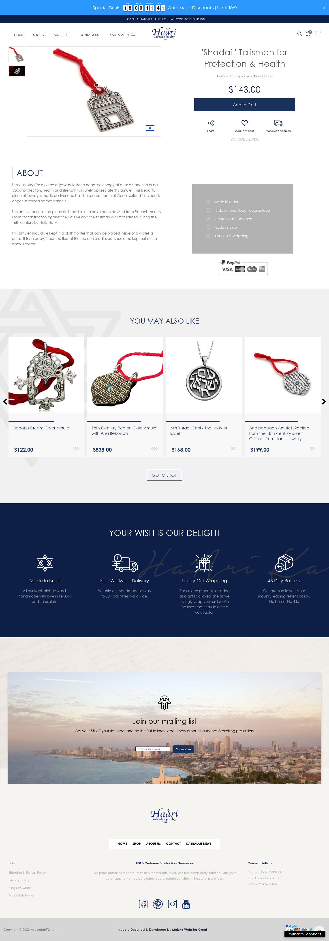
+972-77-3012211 (272, 872)
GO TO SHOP (164, 475)
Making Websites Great (189, 929)
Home (122, 843)
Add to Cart (244, 104)
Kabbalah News (198, 843)
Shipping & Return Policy (27, 872)
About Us (153, 843)
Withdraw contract (305, 934)
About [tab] (29, 173)
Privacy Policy (19, 880)
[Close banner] (324, 7)
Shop (136, 843)
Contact (173, 843)
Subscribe (183, 749)
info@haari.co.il (269, 878)
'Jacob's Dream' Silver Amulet (41, 427)
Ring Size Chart (20, 888)
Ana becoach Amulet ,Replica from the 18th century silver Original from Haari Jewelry (279, 433)
